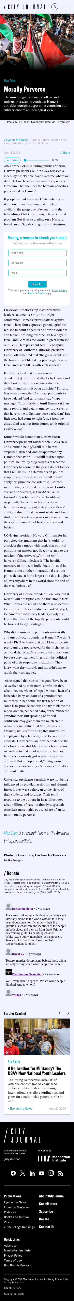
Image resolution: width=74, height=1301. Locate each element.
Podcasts (10, 1212)
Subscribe (46, 1211)
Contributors (48, 1203)
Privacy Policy (59, 290)
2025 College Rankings (19, 1227)
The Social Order (37, 143)
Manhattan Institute (17, 1250)
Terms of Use (13, 1260)
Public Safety (40, 140)
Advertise (10, 1245)
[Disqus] (37, 951)
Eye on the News (21, 1108)
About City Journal (52, 1196)
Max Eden (10, 80)
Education (17, 143)
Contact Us (46, 1226)
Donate (13, 873)
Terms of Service (36, 293)
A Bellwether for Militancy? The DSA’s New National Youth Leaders (37, 1071)
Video (7, 1222)
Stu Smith (14, 1061)
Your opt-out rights (14, 1293)
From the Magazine (17, 1207)
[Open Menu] (66, 7)
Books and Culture (16, 1217)
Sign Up (37, 284)
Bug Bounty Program (17, 1265)
